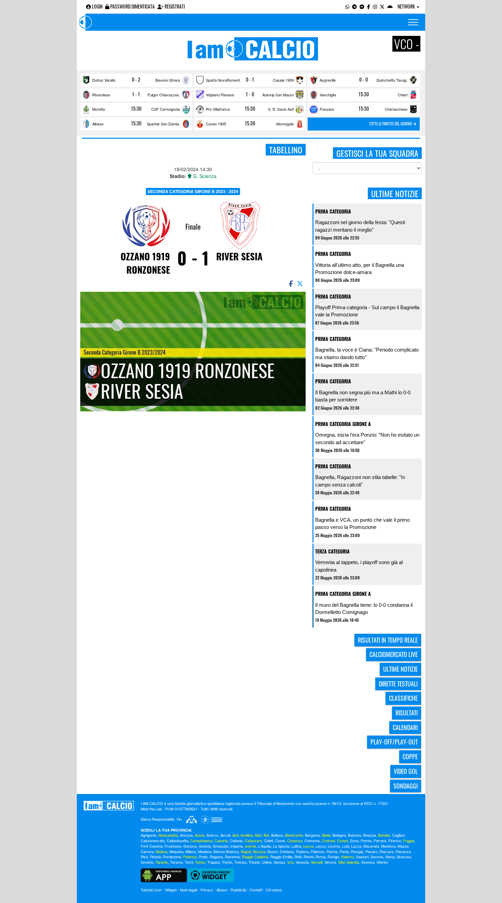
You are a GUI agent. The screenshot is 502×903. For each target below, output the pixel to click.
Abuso (222, 889)
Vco (290, 862)
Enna (354, 840)
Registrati (174, 6)
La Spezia (281, 846)
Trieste (254, 862)
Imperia (237, 846)
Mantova (388, 846)
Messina (176, 851)
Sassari (362, 856)
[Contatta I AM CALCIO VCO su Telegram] (354, 6)
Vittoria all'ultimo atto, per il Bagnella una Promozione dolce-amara (359, 268)
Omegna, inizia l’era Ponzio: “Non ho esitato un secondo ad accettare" (367, 438)
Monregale (285, 123)
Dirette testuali (398, 683)
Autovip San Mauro (278, 94)
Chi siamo (274, 889)
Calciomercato (153, 840)
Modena (204, 851)
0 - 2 (136, 79)
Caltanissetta (177, 840)
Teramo (176, 862)
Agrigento (148, 835)
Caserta (221, 840)
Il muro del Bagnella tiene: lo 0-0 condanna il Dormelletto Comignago (364, 608)
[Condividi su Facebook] (290, 283)
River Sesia (239, 256)
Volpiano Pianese (220, 94)
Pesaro (371, 851)
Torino (200, 862)
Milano (190, 851)
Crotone (328, 840)
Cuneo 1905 (216, 123)
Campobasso (201, 840)
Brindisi (384, 835)
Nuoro (272, 851)
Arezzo (212, 835)
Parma (331, 851)
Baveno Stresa (167, 80)
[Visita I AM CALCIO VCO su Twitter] (382, 6)
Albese (97, 123)
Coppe (410, 756)
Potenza (190, 856)
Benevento (294, 835)
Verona (330, 862)
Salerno (347, 856)
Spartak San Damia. (163, 123)
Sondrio (147, 862)
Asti (235, 835)
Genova (190, 846)
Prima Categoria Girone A (343, 423)
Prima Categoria (333, 211)
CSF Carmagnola (165, 109)
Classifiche (403, 698)
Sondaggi (405, 785)
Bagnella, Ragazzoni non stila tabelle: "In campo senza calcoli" (360, 480)
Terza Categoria (332, 551)
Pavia (344, 851)
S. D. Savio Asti (281, 109)
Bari (258, 835)
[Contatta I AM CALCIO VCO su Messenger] (362, 6)
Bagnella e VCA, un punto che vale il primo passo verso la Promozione (362, 523)
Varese (279, 862)
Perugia (357, 851)
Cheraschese (396, 109)
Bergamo (312, 835)
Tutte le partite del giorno (391, 123)
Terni (189, 862)
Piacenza (403, 851)
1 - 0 (250, 94)
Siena (389, 856)
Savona (377, 856)
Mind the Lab (151, 808)
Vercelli (316, 862)
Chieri (402, 94)
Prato (203, 856)
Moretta (98, 109)
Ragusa (216, 856)
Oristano (287, 851)
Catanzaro (253, 840)
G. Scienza (204, 176)
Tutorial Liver (151, 889)
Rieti (298, 856)
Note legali (188, 889)
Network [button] (407, 6)
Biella (326, 835)
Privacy (206, 889)
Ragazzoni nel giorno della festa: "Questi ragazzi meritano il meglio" (360, 225)
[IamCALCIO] (109, 805)
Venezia (302, 862)
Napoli (246, 851)
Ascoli (225, 835)
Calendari (405, 727)
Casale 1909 (283, 80)
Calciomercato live (393, 654)
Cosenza (294, 840)
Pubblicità (238, 889)
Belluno (277, 835)
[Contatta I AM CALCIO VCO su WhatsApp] (347, 6)
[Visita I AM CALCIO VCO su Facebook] (368, 6)
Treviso (240, 862)
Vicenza (367, 862)
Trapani (213, 862)
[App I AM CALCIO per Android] (390, 6)
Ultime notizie (400, 669)
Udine (266, 862)
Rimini (308, 856)
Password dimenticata (132, 6)
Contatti (256, 889)
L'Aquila (264, 846)
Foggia (408, 840)
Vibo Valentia (348, 862)
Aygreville (328, 80)
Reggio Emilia (281, 856)
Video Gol (406, 771)
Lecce (308, 846)
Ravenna (232, 856)
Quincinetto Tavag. (391, 80)
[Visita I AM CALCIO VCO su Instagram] (375, 6)
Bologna (339, 835)
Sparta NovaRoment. (223, 80)
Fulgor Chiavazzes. (164, 94)
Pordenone (172, 856)
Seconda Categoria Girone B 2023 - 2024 (193, 191)
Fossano (327, 109)
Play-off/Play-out (394, 741)
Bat (266, 835)
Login (96, 6)
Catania (236, 840)
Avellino (246, 835)
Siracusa (403, 856)
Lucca (356, 846)
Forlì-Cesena (152, 846)
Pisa (144, 856)
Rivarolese (101, 94)
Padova (302, 851)
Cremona (312, 840)
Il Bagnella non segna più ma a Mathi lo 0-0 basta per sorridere (362, 395)
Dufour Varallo (103, 80)
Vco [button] (404, 44)
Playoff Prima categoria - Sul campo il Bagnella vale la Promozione (367, 310)
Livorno (334, 846)
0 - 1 (250, 79)
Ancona (186, 835)
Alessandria (168, 835)
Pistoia (155, 856)
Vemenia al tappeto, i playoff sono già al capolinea (359, 565)
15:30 (364, 94)
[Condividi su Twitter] (300, 283)
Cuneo (342, 840)
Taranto (161, 862)
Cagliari (398, 835)
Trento (227, 862)
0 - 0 (363, 79)
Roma (320, 856)
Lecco (321, 846)
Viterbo (382, 862)
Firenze (394, 840)
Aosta (199, 835)
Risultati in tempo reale (388, 639)
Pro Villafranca (218, 109)
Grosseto (220, 846)
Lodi (345, 846)
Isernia (250, 846)
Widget (171, 889)
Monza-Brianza (226, 851)
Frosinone (173, 846)
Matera (161, 851)
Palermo (317, 851)
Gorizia (205, 846)
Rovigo (333, 856)
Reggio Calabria (255, 856)
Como (280, 840)
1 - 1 (136, 94)
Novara (259, 851)
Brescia (369, 835)
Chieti (268, 840)
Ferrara (380, 840)
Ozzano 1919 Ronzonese (145, 262)
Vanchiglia (328, 94)
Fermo (366, 840)
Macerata (371, 846)
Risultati (406, 712)
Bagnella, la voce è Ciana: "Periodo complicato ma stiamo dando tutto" (367, 353)
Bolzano (354, 835)
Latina (296, 846)
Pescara (386, 851)
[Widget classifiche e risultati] (211, 874)
